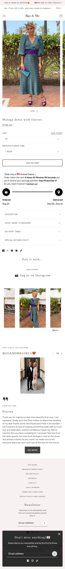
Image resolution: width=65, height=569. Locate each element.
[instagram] (32, 560)
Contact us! (32, 184)
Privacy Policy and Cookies (32, 496)
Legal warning (32, 487)
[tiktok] (37, 560)
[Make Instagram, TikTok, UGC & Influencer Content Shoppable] (55, 330)
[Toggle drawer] (4, 16)
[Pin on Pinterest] (12, 250)
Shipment (32, 478)
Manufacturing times (32, 469)
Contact (32, 483)
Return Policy (32, 474)
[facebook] (28, 560)
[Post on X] (7, 250)
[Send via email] (16, 250)
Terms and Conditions (32, 492)
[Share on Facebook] (3, 250)
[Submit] (54, 553)
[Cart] (61, 16)
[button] (21, 250)
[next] (37, 111)
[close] (59, 534)
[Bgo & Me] (32, 16)
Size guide (32, 465)
